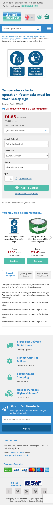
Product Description (10, 274)
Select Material (11, 139)
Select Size (9, 150)
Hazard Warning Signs (29, 36)
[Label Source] (12, 21)
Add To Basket (29, 188)
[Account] (40, 17)
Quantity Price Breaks (15, 130)
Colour (7, 162)
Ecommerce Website (18, 501)
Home (4, 36)
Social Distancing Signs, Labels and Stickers (23, 37)
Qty (6, 173)
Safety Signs (13, 36)
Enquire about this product (26, 193)
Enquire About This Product (43, 274)
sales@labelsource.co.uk (16, 455)
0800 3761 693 (29, 6)
